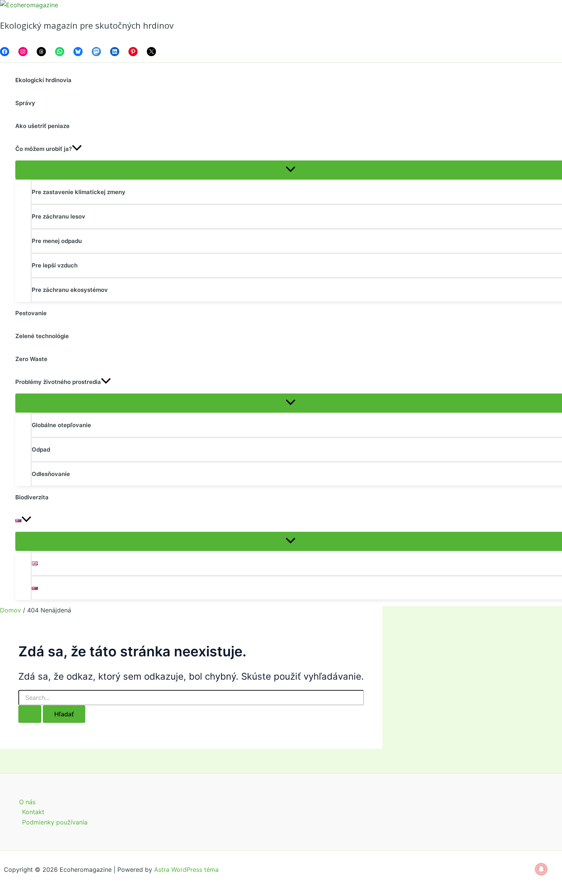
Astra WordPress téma (186, 869)
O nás (27, 802)
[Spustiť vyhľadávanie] (29, 714)
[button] (77, 149)
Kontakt (33, 812)
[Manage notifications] (541, 869)
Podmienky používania (55, 822)
